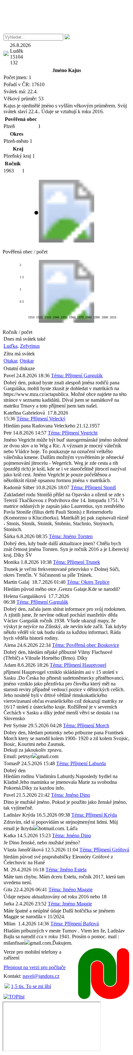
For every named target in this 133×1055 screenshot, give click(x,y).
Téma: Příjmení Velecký (41, 418)
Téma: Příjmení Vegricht (72, 433)
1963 (9, 170)
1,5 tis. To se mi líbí (31, 986)
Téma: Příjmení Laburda (81, 763)
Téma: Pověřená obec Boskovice (85, 645)
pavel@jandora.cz (41, 976)
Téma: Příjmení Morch (86, 725)
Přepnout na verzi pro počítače (35, 967)
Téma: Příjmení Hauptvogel (78, 665)
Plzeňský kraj (17, 156)
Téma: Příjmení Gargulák (77, 375)
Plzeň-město (16, 141)
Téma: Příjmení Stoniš (93, 487)
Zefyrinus (30, 346)
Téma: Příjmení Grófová (104, 849)
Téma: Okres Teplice (88, 582)
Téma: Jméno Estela (66, 869)
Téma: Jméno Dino (70, 795)
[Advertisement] (66, 17)
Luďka (10, 346)
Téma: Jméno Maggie (70, 889)
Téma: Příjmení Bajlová (74, 923)
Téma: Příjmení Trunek (76, 562)
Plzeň (9, 126)
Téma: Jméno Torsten (71, 536)
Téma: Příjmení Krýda (94, 815)
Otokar (27, 360)
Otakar (10, 360)
